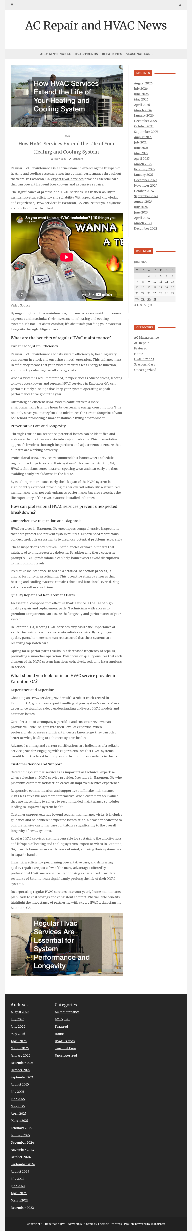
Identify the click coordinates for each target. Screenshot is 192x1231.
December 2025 (145, 121)
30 (149, 299)
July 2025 (140, 142)
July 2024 (141, 207)
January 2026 (144, 115)
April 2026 (142, 105)
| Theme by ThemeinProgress (102, 1224)
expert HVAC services (67, 179)
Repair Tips (112, 54)
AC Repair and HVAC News (96, 25)
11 (160, 281)
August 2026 (143, 83)
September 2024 (146, 196)
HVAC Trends (86, 54)
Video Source (20, 305)
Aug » (148, 305)
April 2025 (142, 158)
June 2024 (141, 212)
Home (67, 136)
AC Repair (141, 343)
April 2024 (142, 218)
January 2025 (143, 174)
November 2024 (146, 185)
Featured (140, 348)
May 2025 (141, 153)
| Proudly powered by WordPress (143, 1224)
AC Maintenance (55, 54)
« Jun (138, 305)
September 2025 (146, 132)
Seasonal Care (139, 54)
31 (155, 299)
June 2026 (141, 94)
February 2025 (144, 169)
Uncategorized (145, 370)
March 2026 (143, 110)
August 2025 (143, 137)
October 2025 (144, 126)
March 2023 (143, 223)
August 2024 (143, 201)
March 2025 (143, 164)
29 (143, 299)
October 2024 (144, 191)
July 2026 (141, 88)
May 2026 (141, 99)
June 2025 (141, 148)
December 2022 (145, 228)
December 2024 (145, 180)
